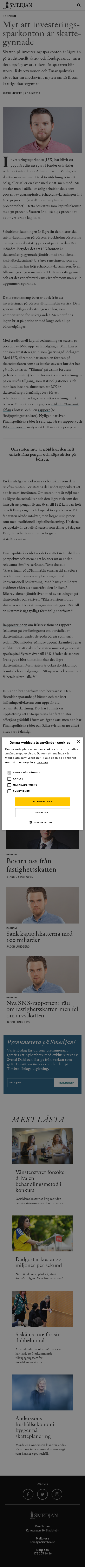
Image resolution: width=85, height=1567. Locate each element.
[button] (42, 822)
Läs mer (42, 762)
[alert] (42, 783)
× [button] (78, 741)
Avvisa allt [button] (42, 813)
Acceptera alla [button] (42, 802)
